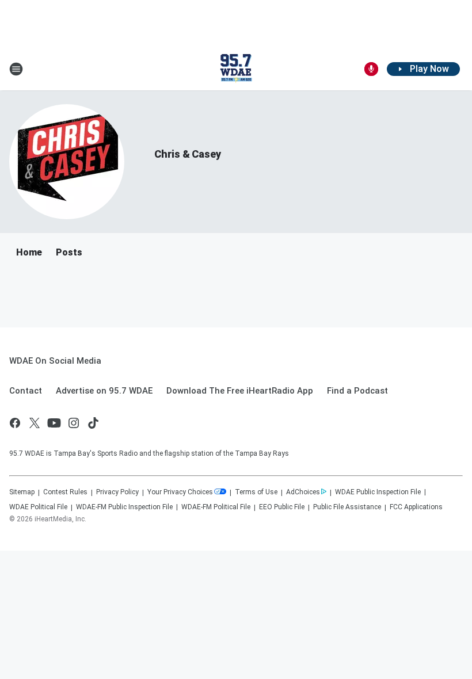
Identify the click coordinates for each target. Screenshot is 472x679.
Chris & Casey (187, 154)
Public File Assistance (347, 507)
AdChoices (303, 492)
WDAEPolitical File (38, 507)
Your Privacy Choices (180, 492)
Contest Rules (65, 492)
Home (29, 252)
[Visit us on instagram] (74, 423)
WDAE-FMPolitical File (215, 507)
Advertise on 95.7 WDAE (104, 391)
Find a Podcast (357, 391)
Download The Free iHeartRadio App (239, 391)
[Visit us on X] (34, 423)
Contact (25, 391)
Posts (69, 252)
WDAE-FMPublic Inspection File (124, 507)
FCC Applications (416, 507)
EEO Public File (281, 507)
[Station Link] (236, 69)
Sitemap (22, 492)
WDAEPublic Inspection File (378, 492)
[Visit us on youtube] (54, 423)
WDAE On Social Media (55, 361)
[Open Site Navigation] (16, 69)
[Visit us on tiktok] (93, 423)
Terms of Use (256, 492)
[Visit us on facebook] (15, 423)
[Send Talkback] (371, 69)
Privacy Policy (117, 492)
